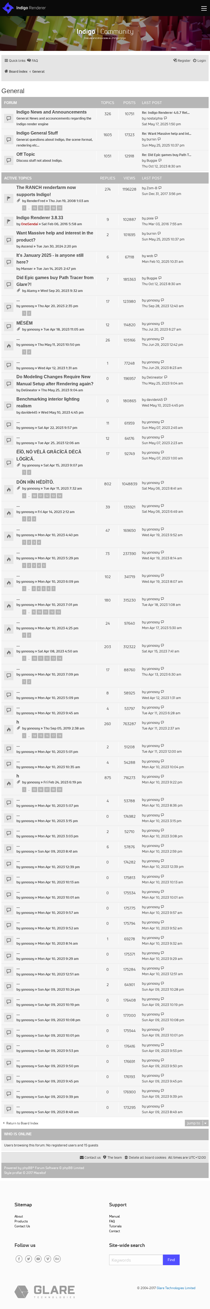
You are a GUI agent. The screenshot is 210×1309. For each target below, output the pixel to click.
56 (40, 789)
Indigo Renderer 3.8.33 (39, 217)
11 (45, 612)
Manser (27, 268)
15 (34, 208)
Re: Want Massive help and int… (166, 133)
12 (52, 612)
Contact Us (22, 1226)
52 (47, 496)
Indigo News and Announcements (51, 112)
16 (40, 208)
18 (53, 208)
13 (58, 612)
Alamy (32, 290)
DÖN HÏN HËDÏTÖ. (35, 482)
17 (47, 208)
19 (59, 208)
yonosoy (27, 306)
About (18, 1216)
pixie (150, 218)
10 (39, 612)
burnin (151, 139)
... (18, 299)
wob (150, 256)
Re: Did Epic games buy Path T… (166, 154)
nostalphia (155, 118)
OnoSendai (29, 224)
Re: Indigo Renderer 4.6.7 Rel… (166, 112)
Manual (114, 1216)
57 (47, 789)
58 (53, 789)
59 (59, 789)
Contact (114, 1231)
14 (59, 658)
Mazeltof (40, 1172)
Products (21, 1221)
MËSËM (24, 323)
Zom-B (152, 188)
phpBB (27, 1167)
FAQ (112, 1221)
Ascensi (27, 246)
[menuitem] (32, 61)
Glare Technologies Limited (176, 1288)
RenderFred (36, 201)
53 (53, 496)
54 (59, 496)
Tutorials (115, 1226)
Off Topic (25, 154)
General (12, 90)
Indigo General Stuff (37, 133)
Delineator (29, 390)
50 (34, 496)
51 (40, 496)
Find (171, 1259)
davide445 (29, 412)
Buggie (152, 160)
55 (34, 789)
